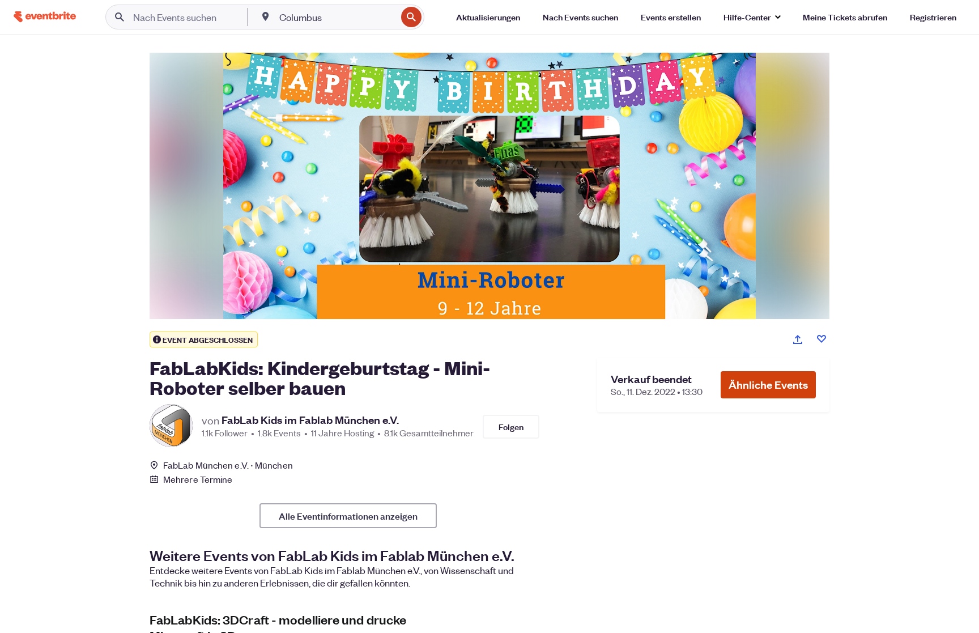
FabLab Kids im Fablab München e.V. (310, 420)
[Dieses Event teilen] (797, 339)
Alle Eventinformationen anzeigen (348, 515)
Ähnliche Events (768, 384)
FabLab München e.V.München (228, 465)
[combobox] (337, 17)
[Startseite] (45, 17)
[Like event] (821, 339)
